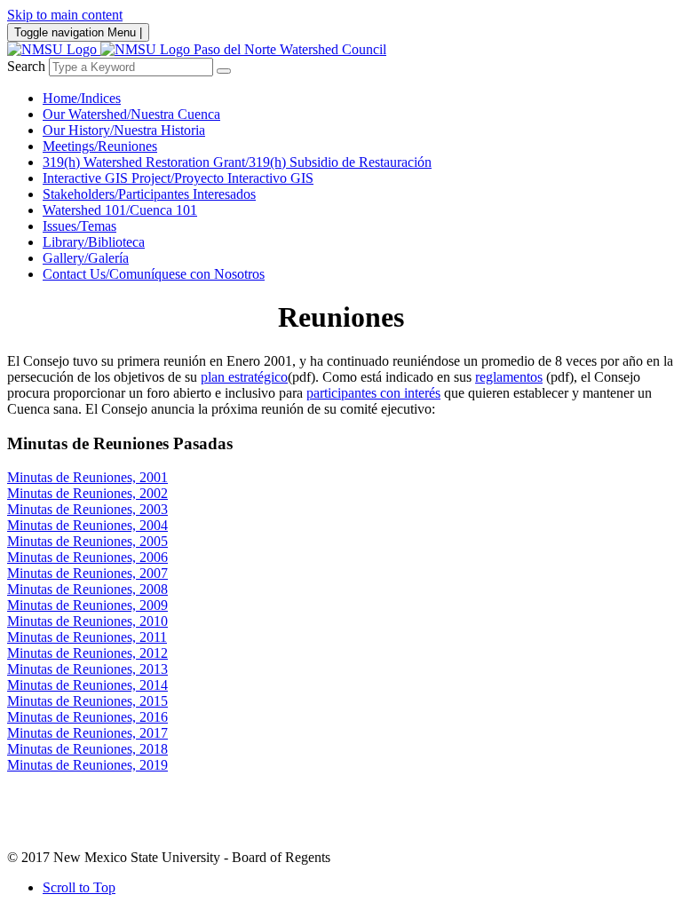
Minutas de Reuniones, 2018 (87, 748)
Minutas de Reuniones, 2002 (87, 493)
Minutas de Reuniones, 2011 (87, 637)
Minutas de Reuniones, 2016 (87, 716)
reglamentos (509, 376)
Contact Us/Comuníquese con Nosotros (154, 273)
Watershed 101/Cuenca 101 (120, 210)
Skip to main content (65, 14)
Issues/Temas (79, 225)
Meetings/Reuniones (100, 146)
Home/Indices (82, 98)
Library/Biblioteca (94, 241)
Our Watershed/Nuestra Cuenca (131, 114)
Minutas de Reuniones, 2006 (87, 557)
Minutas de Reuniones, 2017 (87, 732)
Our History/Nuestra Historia (124, 130)
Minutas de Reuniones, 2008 (87, 589)
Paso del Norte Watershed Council (290, 49)
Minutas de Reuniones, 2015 (87, 700)
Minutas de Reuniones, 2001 (87, 477)
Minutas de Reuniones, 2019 (87, 764)
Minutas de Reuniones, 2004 (87, 525)
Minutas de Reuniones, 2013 (87, 669)
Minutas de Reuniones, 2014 (87, 684)
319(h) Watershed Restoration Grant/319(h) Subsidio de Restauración (237, 162)
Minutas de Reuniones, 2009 (87, 605)
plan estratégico (244, 376)
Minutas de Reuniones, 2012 (87, 653)
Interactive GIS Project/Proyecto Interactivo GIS (178, 178)
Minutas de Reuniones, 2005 (87, 541)
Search (26, 66)
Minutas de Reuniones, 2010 (87, 621)
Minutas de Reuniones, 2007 (87, 573)
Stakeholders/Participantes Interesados (149, 194)
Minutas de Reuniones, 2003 (87, 509)
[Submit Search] (224, 71)
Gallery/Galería (86, 257)
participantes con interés (373, 392)
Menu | (78, 32)
